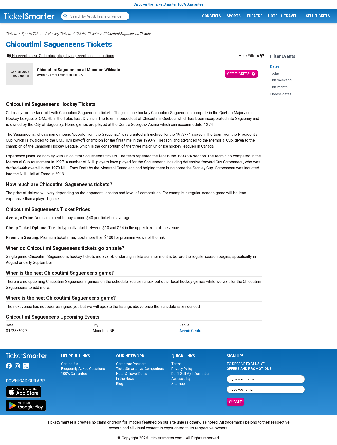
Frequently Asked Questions (83, 369)
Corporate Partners (131, 364)
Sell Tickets (318, 16)
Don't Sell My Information (190, 374)
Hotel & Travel (282, 16)
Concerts (211, 16)
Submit (235, 402)
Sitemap (178, 384)
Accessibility (181, 379)
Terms (176, 364)
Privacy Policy (182, 369)
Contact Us (69, 364)
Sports (234, 16)
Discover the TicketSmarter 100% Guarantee (168, 4)
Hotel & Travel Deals (131, 374)
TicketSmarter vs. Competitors (140, 369)
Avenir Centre (191, 331)
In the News (125, 379)
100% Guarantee (74, 374)
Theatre (254, 16)
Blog (119, 384)
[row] (134, 74)
